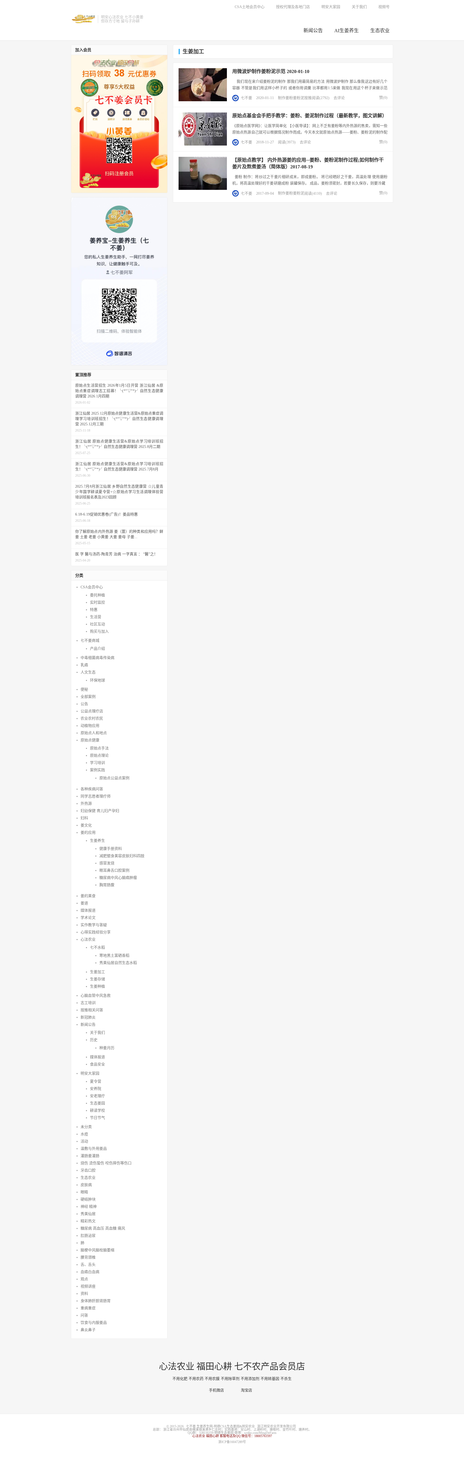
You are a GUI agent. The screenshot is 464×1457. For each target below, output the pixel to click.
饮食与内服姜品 (94, 1323)
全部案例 (88, 697)
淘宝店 (248, 1390)
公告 (84, 704)
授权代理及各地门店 (293, 7)
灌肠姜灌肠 (90, 1156)
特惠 (93, 610)
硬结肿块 (88, 1199)
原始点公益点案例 (114, 778)
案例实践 (97, 770)
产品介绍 (97, 649)
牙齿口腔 (88, 1170)
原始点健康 (90, 740)
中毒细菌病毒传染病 (97, 658)
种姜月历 (106, 1048)
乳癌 (84, 665)
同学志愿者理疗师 (96, 796)
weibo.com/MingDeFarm (260, 1433)
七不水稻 (97, 947)
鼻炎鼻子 (88, 1330)
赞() (381, 98)
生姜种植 (97, 986)
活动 (84, 1141)
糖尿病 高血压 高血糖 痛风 (103, 1228)
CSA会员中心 (92, 587)
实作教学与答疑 (94, 925)
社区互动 (97, 624)
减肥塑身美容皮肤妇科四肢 (121, 856)
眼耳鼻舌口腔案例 (114, 870)
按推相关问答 (92, 1010)
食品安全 (97, 1064)
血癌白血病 (90, 1272)
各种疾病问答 (92, 789)
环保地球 (97, 680)
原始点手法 (99, 748)
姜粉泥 (298, 98)
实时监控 (97, 602)
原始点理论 (99, 755)
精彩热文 (88, 1221)
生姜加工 (97, 972)
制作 (281, 98)
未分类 (86, 1127)
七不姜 (246, 98)
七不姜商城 (90, 641)
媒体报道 (88, 910)
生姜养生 (97, 841)
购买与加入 (99, 631)
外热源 (86, 804)
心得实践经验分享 (96, 932)
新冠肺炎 (88, 1017)
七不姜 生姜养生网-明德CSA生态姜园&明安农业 (83, 19)
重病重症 (88, 1308)
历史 (93, 1040)
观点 (84, 1279)
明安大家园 (330, 7)
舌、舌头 (88, 1265)
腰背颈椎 (88, 1257)
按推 (308, 98)
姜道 (84, 903)
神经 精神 (89, 1207)
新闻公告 (313, 30)
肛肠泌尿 (88, 1236)
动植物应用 (90, 726)
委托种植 (97, 595)
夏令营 (95, 1081)
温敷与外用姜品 (94, 1149)
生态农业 (380, 30)
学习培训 (97, 763)
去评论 (339, 98)
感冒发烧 (106, 863)
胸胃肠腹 (106, 885)
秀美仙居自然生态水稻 (118, 963)
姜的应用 (88, 833)
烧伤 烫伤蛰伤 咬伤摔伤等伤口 (106, 1163)
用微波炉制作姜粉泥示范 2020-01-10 (270, 71)
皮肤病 (86, 1185)
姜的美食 (88, 896)
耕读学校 (97, 1110)
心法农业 (88, 939)
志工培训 (88, 1003)
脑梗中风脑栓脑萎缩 (97, 1250)
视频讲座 (88, 1286)
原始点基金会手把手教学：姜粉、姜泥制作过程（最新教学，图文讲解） (309, 115)
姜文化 (86, 825)
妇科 (84, 818)
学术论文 (88, 918)
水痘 (84, 1134)
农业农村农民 (92, 718)
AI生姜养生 (346, 30)
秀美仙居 (88, 1214)
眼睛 (84, 1192)
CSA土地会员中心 (249, 7)
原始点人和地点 (94, 733)
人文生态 (88, 672)
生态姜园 (97, 1103)
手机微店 (218, 1390)
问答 (84, 1315)
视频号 (384, 7)
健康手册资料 (110, 849)
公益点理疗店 (92, 711)
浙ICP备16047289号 (232, 1442)
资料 (84, 1294)
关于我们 (359, 7)
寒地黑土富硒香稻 (114, 956)
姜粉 (289, 98)
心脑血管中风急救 (96, 996)
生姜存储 (97, 979)
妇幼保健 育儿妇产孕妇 (100, 811)
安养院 (95, 1089)
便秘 (84, 689)
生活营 (95, 617)
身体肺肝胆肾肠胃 (96, 1301)
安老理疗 (97, 1096)
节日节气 (97, 1118)
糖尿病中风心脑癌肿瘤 (118, 878)
